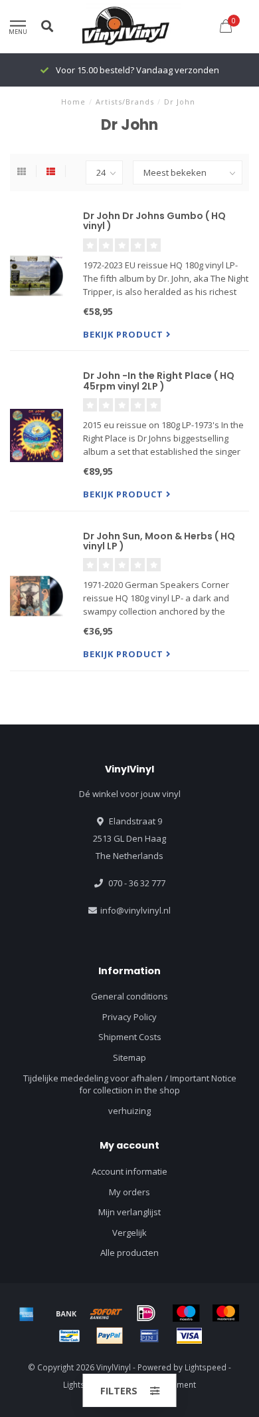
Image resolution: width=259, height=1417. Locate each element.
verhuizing (129, 1111)
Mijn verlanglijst (129, 1212)
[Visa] (189, 1336)
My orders (129, 1192)
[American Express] (26, 1313)
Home (73, 102)
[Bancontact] (69, 1336)
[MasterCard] (225, 1313)
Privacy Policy (129, 1017)
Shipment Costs (129, 1037)
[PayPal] (109, 1336)
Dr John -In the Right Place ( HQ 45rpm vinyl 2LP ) (158, 380)
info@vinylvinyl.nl (135, 910)
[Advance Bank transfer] (66, 1313)
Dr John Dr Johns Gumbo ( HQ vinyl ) (154, 220)
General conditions (129, 996)
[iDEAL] (146, 1313)
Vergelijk (129, 1233)
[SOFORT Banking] (106, 1313)
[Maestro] (186, 1313)
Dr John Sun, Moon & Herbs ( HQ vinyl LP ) (159, 541)
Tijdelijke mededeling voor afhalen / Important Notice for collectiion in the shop (129, 1084)
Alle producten (129, 1253)
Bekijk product (124, 334)
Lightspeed (205, 1367)
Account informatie (129, 1171)
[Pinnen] (149, 1336)
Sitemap (129, 1057)
